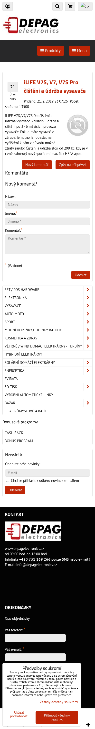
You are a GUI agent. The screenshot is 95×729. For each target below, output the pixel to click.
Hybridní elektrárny (23, 354)
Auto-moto (14, 314)
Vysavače (13, 305)
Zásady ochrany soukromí (59, 702)
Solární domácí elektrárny (30, 362)
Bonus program (19, 441)
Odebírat (15, 490)
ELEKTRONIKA (16, 297)
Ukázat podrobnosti (19, 714)
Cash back (14, 432)
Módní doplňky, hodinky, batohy (33, 330)
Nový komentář (36, 164)
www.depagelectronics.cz (24, 548)
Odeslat (80, 275)
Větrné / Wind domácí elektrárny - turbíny (43, 346)
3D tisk (11, 386)
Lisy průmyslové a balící (26, 411)
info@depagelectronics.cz (36, 564)
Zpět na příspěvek (72, 164)
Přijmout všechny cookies (57, 717)
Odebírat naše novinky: (22, 464)
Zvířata (11, 378)
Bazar (10, 403)
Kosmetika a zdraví (21, 338)
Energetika (14, 370)
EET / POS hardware (22, 289)
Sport (10, 322)
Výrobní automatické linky (29, 395)
